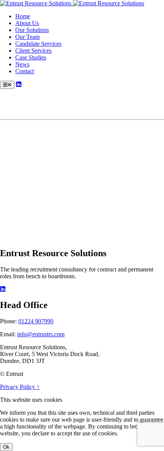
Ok (6, 447)
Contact (24, 71)
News (22, 64)
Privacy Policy (18, 387)
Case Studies (30, 57)
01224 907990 (35, 321)
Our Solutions (32, 30)
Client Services (33, 50)
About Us (27, 23)
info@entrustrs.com (40, 334)
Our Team (27, 37)
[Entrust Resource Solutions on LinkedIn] (18, 84)
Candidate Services (38, 43)
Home (22, 16)
